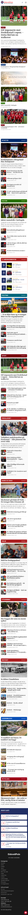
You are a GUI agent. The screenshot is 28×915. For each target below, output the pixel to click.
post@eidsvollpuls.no (6, 906)
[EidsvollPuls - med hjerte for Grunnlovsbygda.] (7, 2)
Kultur (2, 864)
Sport (2, 868)
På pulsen (3, 882)
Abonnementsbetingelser (7, 891)
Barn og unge (4, 871)
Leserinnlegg (4, 878)
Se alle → (23, 140)
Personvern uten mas (6, 894)
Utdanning (3, 875)
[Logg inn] (22, 2)
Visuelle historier (5, 880)
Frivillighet (3, 870)
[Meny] (25, 2)
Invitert (3, 877)
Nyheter (3, 863)
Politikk (2, 866)
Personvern (4, 892)
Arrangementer (5, 883)
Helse (2, 873)
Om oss (3, 889)
